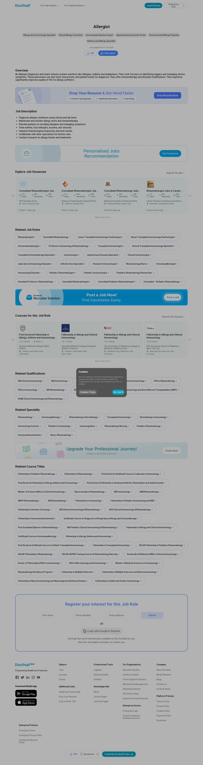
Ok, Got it (118, 392)
